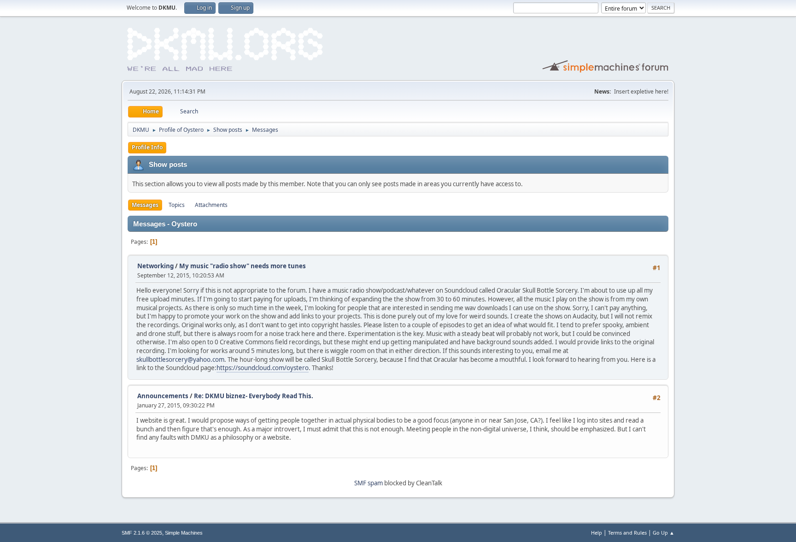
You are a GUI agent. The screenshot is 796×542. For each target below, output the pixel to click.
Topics (177, 205)
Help (596, 532)
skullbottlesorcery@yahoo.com (180, 359)
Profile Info (147, 147)
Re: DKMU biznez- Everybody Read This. (253, 396)
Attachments (211, 205)
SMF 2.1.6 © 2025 (142, 533)
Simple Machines (184, 533)
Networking (155, 266)
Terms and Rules (627, 532)
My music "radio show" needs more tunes (242, 266)
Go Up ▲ (663, 532)
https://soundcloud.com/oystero (263, 368)
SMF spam (368, 483)
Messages (145, 205)
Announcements (162, 396)
